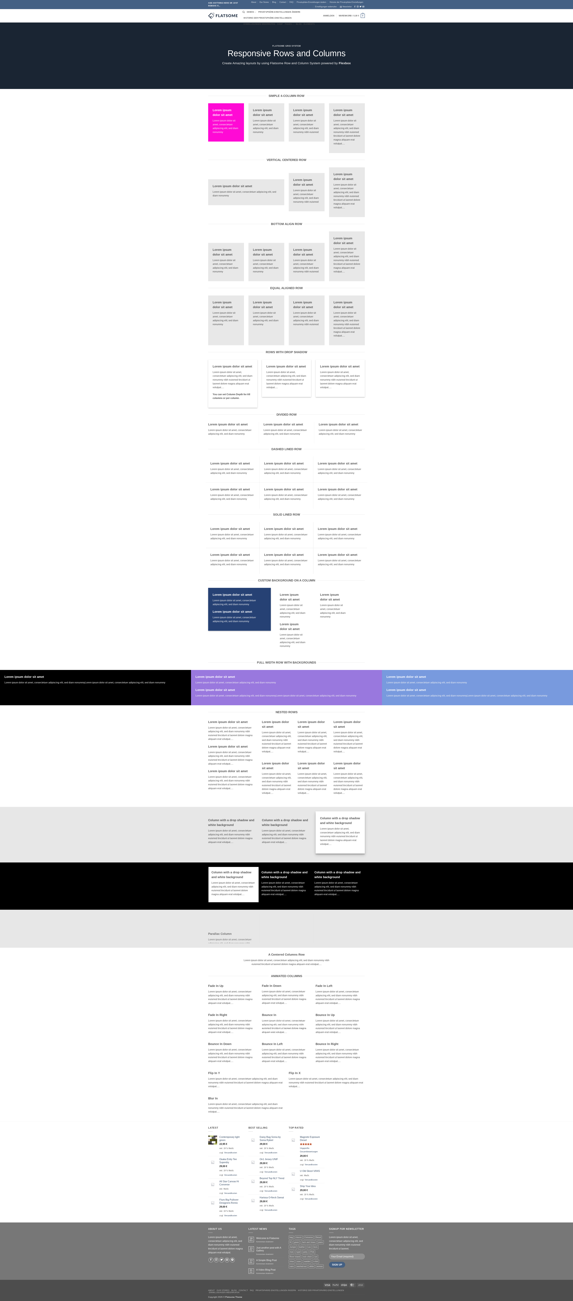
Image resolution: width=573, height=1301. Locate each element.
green (296, 1242)
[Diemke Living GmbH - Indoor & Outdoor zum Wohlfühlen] (223, 16)
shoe (292, 1261)
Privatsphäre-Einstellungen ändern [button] (311, 2)
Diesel (318, 1237)
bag (291, 1237)
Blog (274, 2)
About (253, 2)
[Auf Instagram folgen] (358, 7)
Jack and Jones (308, 1242)
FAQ (291, 2)
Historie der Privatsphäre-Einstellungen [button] (346, 2)
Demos (250, 12)
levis (316, 1247)
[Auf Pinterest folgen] (232, 1259)
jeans (320, 1242)
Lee (309, 1247)
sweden (307, 1261)
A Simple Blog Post (266, 1260)
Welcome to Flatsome (267, 1238)
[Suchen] (243, 12)
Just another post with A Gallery (268, 1249)
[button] (346, 6)
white (311, 1266)
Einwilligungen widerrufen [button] (326, 7)
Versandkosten (230, 1153)
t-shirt (315, 1261)
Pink (312, 1252)
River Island (295, 1257)
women (320, 1266)
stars (299, 1261)
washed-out (301, 1266)
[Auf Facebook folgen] (355, 7)
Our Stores (264, 2)
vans (292, 1266)
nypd (298, 1252)
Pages (288, 24)
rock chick (307, 1257)
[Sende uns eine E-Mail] (363, 7)
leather (302, 1247)
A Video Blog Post (265, 1270)
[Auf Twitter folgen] (360, 7)
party (305, 1252)
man (291, 1252)
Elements (309, 24)
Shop (280, 24)
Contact (282, 2)
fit (290, 1242)
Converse (309, 1237)
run (316, 1257)
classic (299, 1237)
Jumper (293, 1247)
